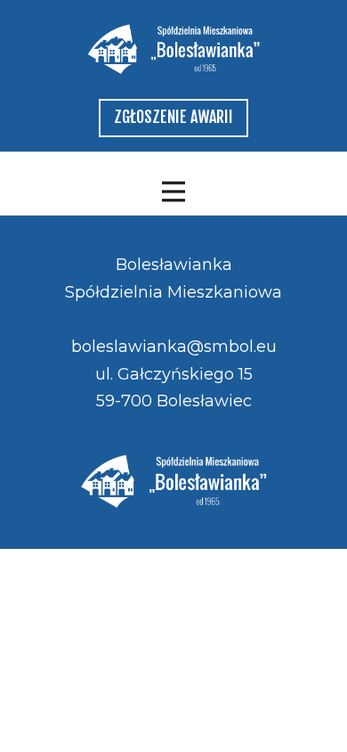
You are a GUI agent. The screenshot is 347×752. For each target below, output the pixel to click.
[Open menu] (173, 191)
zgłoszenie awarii (173, 117)
